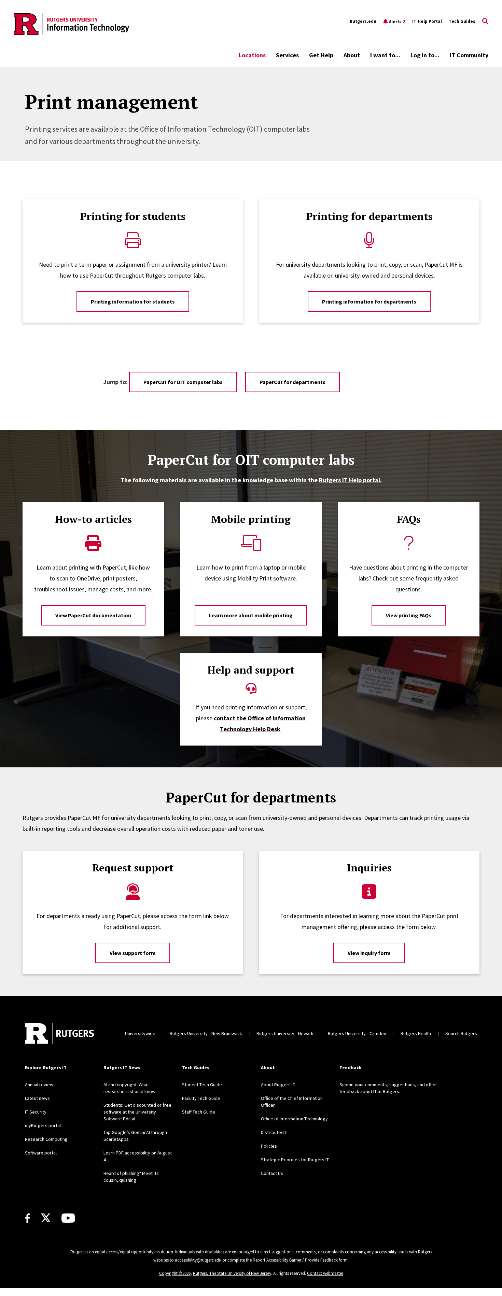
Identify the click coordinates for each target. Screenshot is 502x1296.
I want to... (385, 55)
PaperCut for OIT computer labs (183, 382)
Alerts (397, 21)
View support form (133, 952)
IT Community (469, 55)
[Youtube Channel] (68, 1218)
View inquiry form (369, 952)
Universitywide (140, 1033)
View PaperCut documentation (93, 615)
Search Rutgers (461, 1033)
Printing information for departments (369, 301)
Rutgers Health (416, 1033)
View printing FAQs (408, 615)
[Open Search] (485, 21)
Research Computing (46, 1139)
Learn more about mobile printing (251, 615)
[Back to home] (59, 1033)
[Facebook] (27, 1218)
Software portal (41, 1153)
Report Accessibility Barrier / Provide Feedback (295, 1260)
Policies (269, 1146)
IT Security (35, 1112)
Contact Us (272, 1173)
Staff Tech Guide (198, 1112)
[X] (45, 1218)
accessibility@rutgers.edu (198, 1260)
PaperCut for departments (292, 382)
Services (287, 55)
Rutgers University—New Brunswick (206, 1033)
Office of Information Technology (294, 1119)
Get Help (321, 55)
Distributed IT (274, 1132)
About (352, 55)
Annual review (39, 1084)
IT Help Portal (427, 21)
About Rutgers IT (278, 1084)
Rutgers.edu (363, 21)
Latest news (37, 1098)
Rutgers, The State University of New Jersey (232, 1273)
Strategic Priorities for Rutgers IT (295, 1160)
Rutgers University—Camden (357, 1033)
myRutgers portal (43, 1125)
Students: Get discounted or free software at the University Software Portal (137, 1112)
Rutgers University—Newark (284, 1033)
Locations (252, 55)
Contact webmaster (325, 1273)
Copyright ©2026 (175, 1273)
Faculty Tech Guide (201, 1098)
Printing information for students (133, 301)
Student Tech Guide (202, 1084)
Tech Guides (462, 21)
